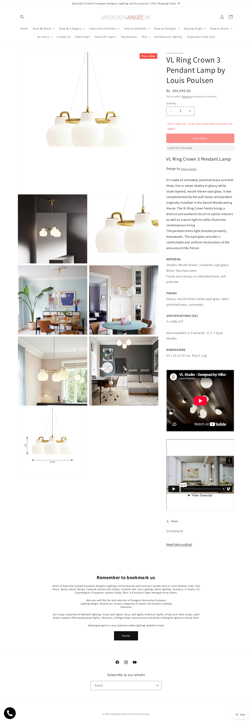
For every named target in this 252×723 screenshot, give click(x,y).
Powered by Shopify (139, 714)
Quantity (171, 103)
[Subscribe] (157, 685)
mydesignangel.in (119, 714)
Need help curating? (179, 544)
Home (126, 635)
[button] (22, 17)
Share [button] (174, 521)
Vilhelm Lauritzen (189, 169)
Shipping (187, 96)
